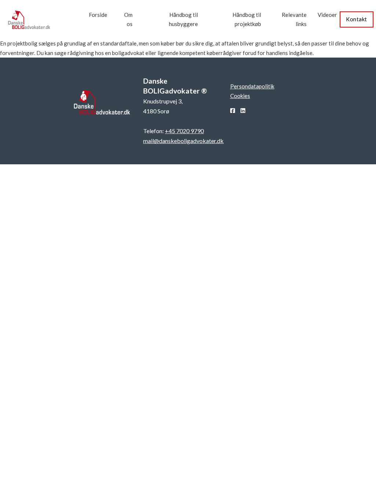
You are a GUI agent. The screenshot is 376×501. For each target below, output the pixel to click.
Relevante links (294, 19)
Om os (128, 19)
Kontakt (356, 19)
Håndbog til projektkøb (246, 19)
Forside (98, 14)
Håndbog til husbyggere (183, 19)
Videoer (327, 14)
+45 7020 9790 (184, 130)
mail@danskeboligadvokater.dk (183, 140)
